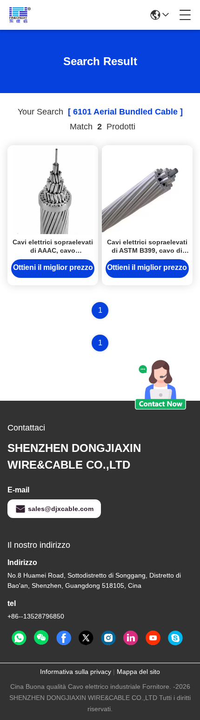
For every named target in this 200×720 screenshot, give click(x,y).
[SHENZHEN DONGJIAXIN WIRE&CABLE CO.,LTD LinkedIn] (130, 638)
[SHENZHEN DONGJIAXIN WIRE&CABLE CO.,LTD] (45, 15)
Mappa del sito (138, 671)
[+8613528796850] (175, 638)
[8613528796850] (19, 638)
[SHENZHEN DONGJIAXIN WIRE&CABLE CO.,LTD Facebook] (63, 638)
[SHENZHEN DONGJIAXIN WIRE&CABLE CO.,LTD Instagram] (108, 638)
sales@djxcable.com (60, 508)
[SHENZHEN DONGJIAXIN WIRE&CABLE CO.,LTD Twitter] (86, 638)
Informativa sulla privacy (75, 671)
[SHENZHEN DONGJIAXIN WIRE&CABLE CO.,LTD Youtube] (153, 638)
